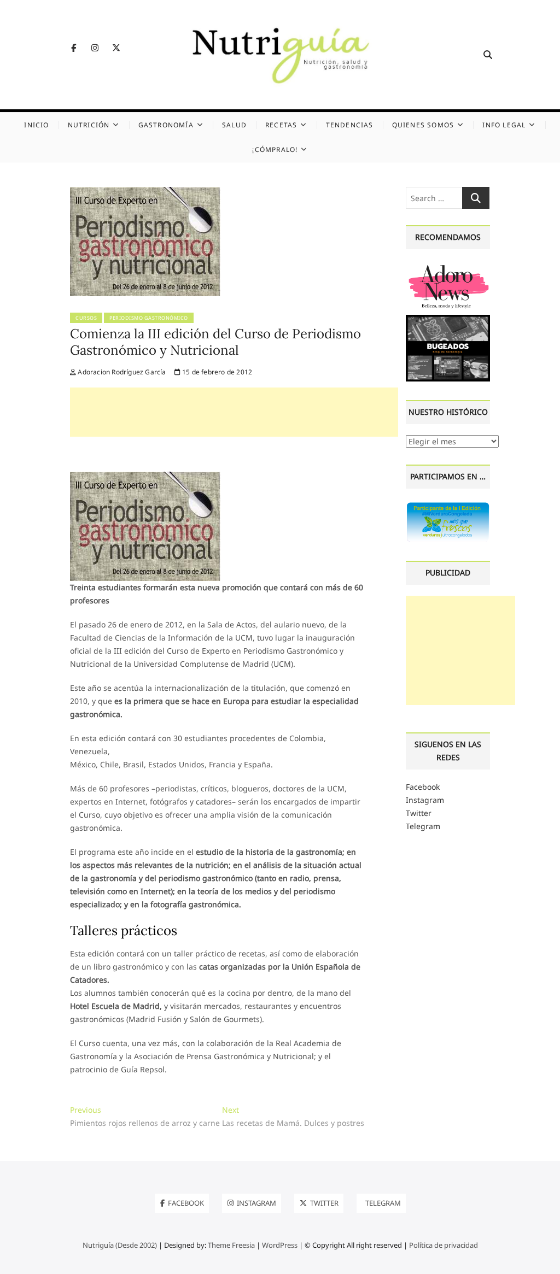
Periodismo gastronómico (148, 317)
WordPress (280, 1245)
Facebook (423, 787)
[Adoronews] (448, 266)
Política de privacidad (443, 1245)
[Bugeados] (448, 319)
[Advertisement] (234, 412)
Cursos (86, 317)
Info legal (504, 125)
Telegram (423, 826)
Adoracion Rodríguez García (121, 372)
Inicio (36, 125)
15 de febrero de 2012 (216, 372)
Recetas (281, 125)
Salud (234, 125)
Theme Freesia (231, 1245)
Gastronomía (166, 125)
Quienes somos (423, 125)
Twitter (418, 813)
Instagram (425, 800)
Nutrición (89, 125)
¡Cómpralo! (275, 149)
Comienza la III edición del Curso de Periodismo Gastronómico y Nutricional (215, 342)
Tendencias (350, 125)
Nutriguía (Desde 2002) (120, 1245)
